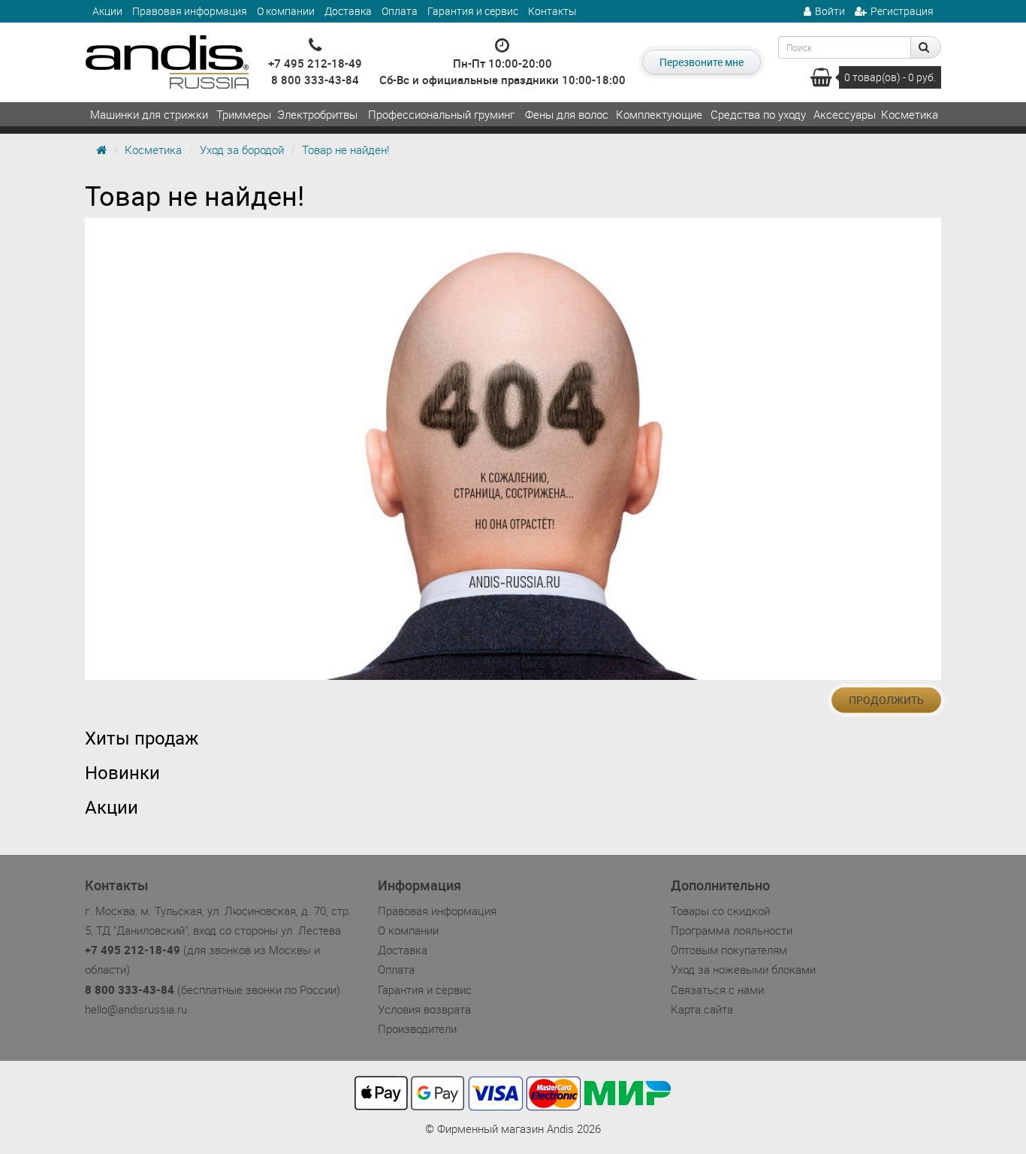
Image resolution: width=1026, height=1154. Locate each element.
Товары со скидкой (720, 910)
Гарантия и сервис (472, 11)
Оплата (400, 11)
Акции (107, 11)
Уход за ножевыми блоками (743, 969)
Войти (830, 11)
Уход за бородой (242, 149)
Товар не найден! (345, 149)
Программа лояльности (731, 930)
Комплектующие (659, 114)
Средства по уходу (758, 114)
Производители (417, 1028)
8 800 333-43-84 (315, 79)
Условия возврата (424, 1009)
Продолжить (886, 700)
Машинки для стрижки (149, 114)
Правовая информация (189, 11)
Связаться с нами (717, 989)
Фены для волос (566, 114)
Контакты (552, 11)
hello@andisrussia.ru (136, 1009)
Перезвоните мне (701, 62)
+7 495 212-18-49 (315, 63)
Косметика (909, 114)
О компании (286, 11)
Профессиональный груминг (441, 114)
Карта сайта (702, 1009)
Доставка (348, 11)
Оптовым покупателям (729, 949)
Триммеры (243, 114)
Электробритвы (317, 114)
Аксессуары (844, 114)
